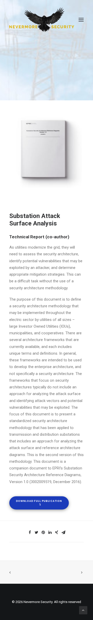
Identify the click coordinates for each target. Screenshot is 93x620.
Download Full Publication (39, 501)
